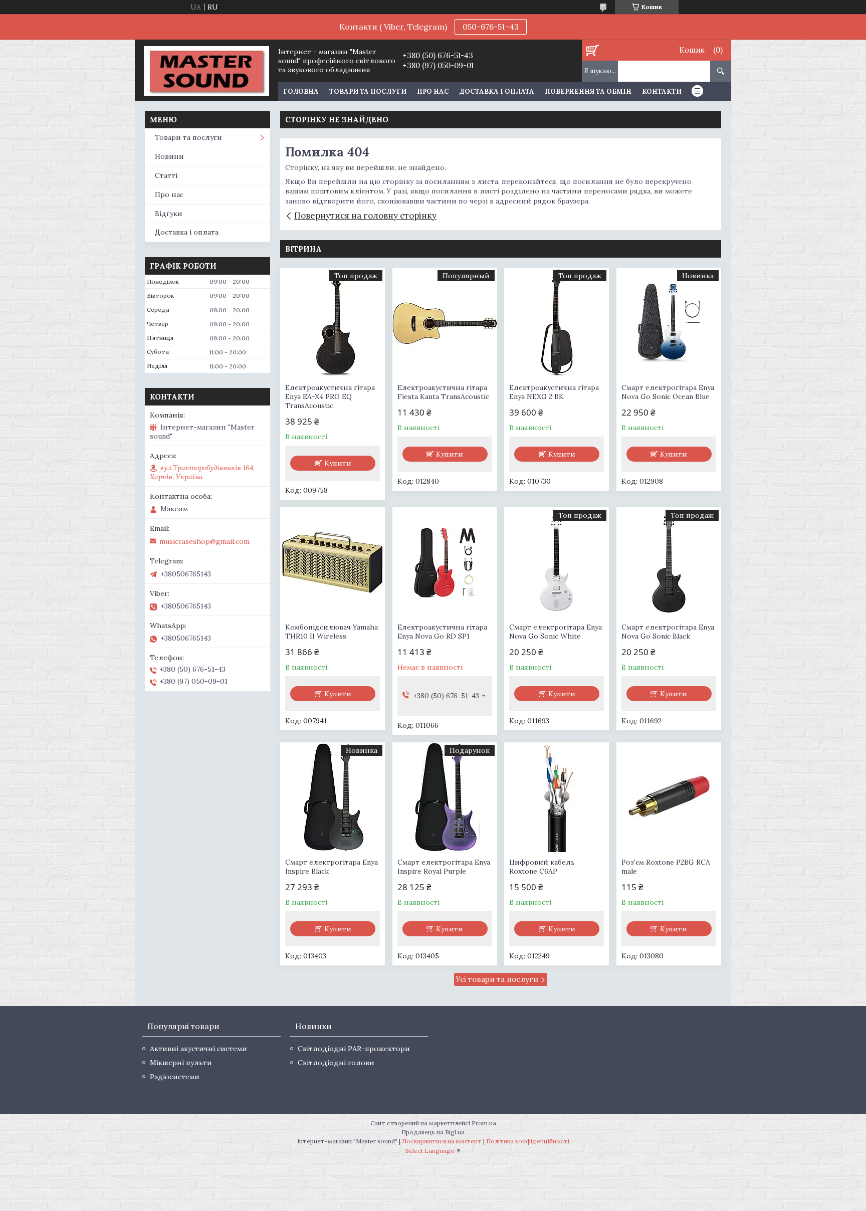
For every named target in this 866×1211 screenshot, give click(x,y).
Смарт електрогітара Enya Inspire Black (331, 867)
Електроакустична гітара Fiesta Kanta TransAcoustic (443, 392)
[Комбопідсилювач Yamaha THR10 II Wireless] (332, 562)
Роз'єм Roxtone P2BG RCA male (665, 867)
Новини (169, 156)
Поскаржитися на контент (442, 1141)
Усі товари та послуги (497, 979)
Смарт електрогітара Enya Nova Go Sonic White (555, 632)
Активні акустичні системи (198, 1048)
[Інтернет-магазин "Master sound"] (206, 70)
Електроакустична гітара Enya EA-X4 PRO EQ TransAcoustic (330, 396)
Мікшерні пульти (181, 1062)
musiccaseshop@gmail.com (204, 541)
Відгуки (168, 213)
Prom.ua (484, 1123)
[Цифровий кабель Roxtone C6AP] (556, 797)
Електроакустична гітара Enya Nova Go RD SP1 (442, 632)
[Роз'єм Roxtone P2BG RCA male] (668, 797)
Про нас (433, 91)
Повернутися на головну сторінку (365, 215)
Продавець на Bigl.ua (433, 1132)
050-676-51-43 (491, 27)
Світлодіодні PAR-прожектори (354, 1048)
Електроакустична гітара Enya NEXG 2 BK (554, 392)
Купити (337, 463)
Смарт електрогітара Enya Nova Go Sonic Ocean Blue (667, 392)
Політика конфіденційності (527, 1141)
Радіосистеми (174, 1076)
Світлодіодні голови (336, 1062)
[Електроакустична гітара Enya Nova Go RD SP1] (444, 562)
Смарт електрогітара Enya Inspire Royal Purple (443, 867)
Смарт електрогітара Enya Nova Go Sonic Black (667, 632)
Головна (301, 91)
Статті (166, 175)
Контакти (662, 91)
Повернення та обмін (588, 91)
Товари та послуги (367, 91)
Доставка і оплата (497, 91)
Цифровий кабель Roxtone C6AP (542, 867)
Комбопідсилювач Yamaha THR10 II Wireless (331, 632)
